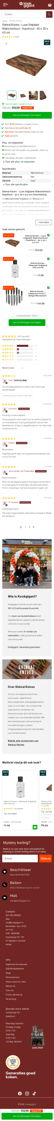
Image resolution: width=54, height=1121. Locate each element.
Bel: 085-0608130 (13, 915)
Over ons (10, 991)
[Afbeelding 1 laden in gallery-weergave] (11, 95)
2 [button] (25, 527)
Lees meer (37, 1047)
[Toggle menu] (5, 4)
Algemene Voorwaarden (17, 964)
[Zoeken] (49, 14)
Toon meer (43, 223)
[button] (50, 5)
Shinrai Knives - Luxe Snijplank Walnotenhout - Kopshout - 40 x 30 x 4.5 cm (35, 239)
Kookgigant (30, 1104)
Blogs (8, 973)
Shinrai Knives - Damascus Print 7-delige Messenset (37, 293)
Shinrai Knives (16, 21)
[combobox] (27, 14)
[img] (9, 376)
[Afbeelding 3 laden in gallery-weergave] (33, 95)
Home (4, 21)
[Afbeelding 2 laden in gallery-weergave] (22, 95)
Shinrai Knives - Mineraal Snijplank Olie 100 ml (38, 265)
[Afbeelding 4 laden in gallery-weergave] (44, 95)
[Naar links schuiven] (3, 96)
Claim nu (45, 858)
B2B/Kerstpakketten (15, 969)
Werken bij (10, 986)
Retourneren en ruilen (16, 982)
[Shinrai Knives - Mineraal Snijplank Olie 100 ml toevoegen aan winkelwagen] (35, 827)
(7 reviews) (16, 37)
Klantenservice (12, 977)
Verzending (11, 999)
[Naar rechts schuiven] (51, 96)
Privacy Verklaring (14, 995)
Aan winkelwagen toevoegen (27, 322)
